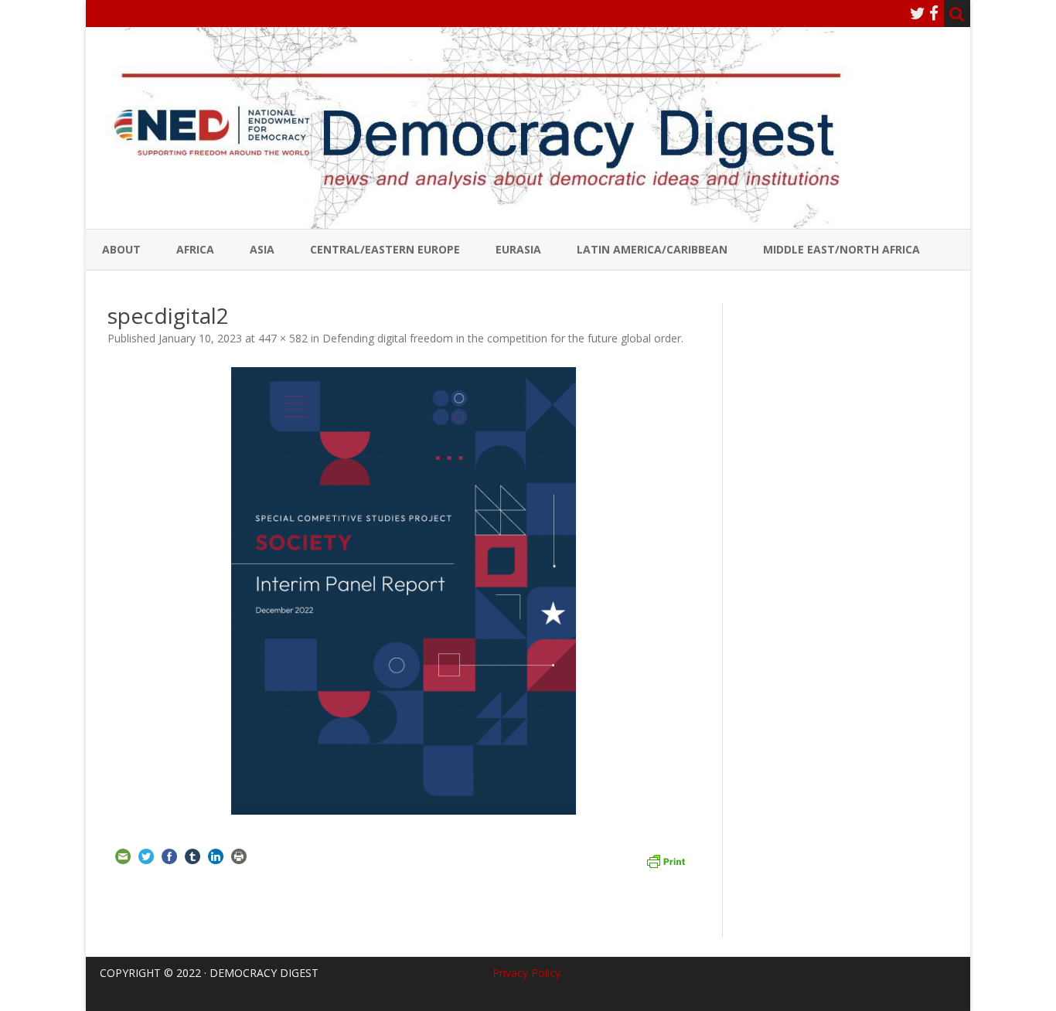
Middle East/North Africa (841, 249)
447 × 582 (283, 338)
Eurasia (518, 249)
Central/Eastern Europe (385, 249)
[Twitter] (917, 13)
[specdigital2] (403, 592)
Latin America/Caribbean (652, 249)
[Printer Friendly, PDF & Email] (665, 859)
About (121, 249)
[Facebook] (933, 13)
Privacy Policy (526, 972)
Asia (262, 249)
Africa (195, 249)
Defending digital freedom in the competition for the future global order (501, 338)
